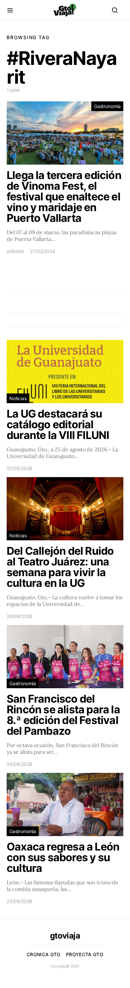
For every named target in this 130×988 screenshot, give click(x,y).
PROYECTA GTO (84, 954)
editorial (15, 251)
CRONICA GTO (44, 954)
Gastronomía (107, 106)
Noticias (18, 398)
